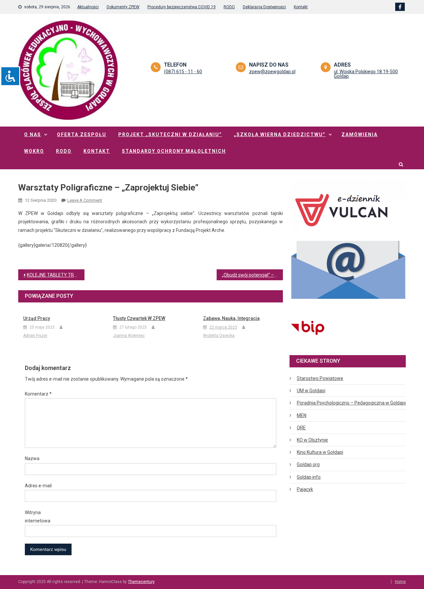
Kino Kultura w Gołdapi (320, 452)
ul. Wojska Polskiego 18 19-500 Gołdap (366, 74)
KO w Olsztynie (312, 440)
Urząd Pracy (36, 318)
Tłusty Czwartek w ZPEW (139, 318)
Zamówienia (360, 134)
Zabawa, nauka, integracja (231, 318)
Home (400, 581)
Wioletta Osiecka (219, 335)
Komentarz (38, 394)
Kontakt (301, 7)
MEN (301, 415)
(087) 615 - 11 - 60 (183, 71)
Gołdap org (308, 464)
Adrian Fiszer (35, 335)
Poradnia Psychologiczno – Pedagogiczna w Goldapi (351, 402)
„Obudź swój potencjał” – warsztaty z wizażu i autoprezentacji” (252, 275)
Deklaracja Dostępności (264, 7)
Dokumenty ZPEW (123, 7)
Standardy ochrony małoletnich (174, 151)
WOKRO (34, 151)
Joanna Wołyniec (129, 335)
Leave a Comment (84, 200)
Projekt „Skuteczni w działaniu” (170, 134)
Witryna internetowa (37, 516)
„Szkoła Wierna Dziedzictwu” (280, 134)
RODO (229, 7)
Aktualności (88, 7)
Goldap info (309, 477)
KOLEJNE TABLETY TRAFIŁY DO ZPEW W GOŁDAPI (55, 275)
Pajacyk (305, 489)
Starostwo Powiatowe (320, 378)
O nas (32, 134)
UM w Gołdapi (311, 390)
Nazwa (32, 458)
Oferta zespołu (81, 134)
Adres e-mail (38, 485)
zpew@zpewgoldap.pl (272, 71)
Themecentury (141, 581)
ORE (301, 427)
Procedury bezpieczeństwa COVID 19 (181, 7)
